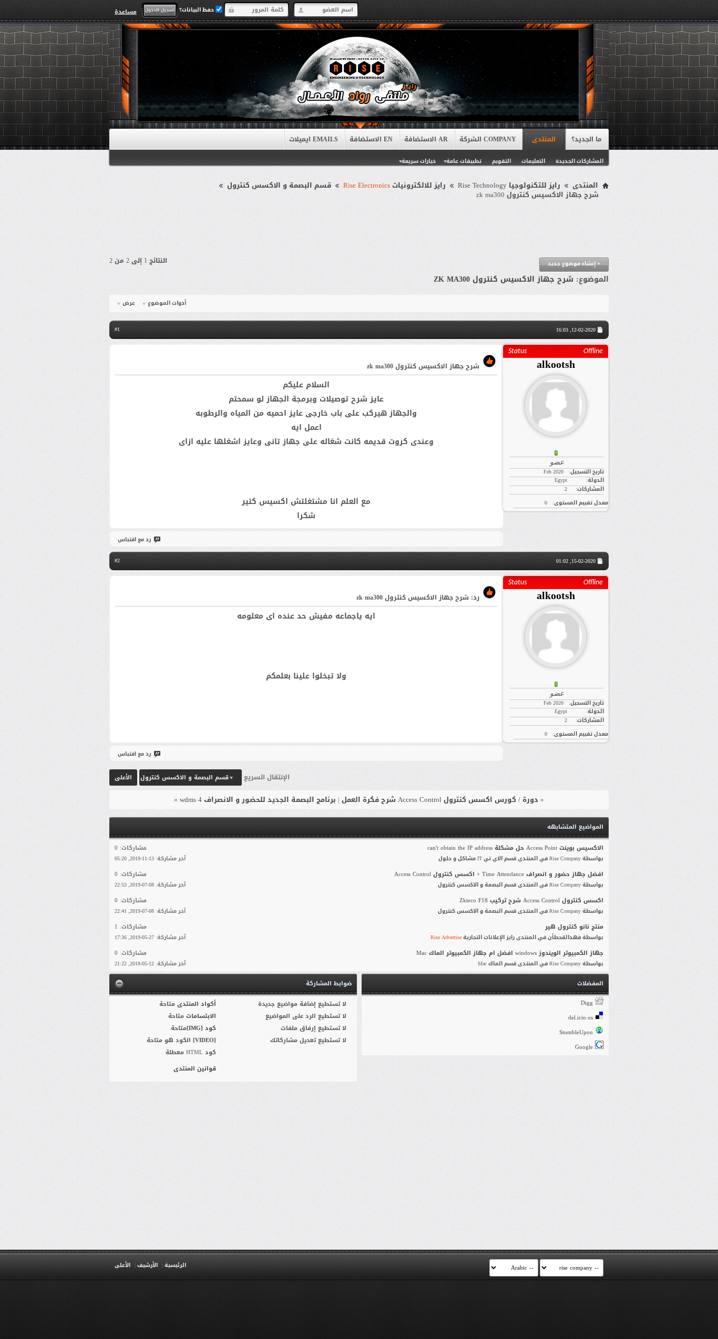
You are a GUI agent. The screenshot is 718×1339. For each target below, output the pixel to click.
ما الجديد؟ (586, 139)
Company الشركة (487, 139)
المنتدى (544, 139)
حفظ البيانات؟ (197, 10)
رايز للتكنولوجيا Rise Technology (509, 185)
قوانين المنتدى (194, 1068)
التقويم (501, 161)
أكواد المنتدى (196, 1004)
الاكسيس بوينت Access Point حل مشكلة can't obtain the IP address (515, 847)
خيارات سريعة (419, 161)
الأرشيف (147, 1265)
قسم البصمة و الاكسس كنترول (279, 185)
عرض (128, 303)
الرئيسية (175, 1265)
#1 (117, 329)
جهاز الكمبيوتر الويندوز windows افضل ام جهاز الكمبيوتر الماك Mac (509, 953)
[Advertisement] (359, 228)
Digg (587, 1002)
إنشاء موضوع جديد (574, 263)
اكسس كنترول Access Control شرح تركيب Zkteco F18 (531, 900)
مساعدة (126, 11)
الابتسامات (201, 1016)
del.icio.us (580, 1017)
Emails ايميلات (313, 139)
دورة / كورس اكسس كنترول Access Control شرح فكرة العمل (440, 799)
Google (584, 1047)
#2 (117, 560)
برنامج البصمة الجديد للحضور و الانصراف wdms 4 (258, 799)
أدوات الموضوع (167, 303)
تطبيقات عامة (463, 161)
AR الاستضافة (426, 139)
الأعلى (123, 777)
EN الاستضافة (371, 139)
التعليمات (533, 161)
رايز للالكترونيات (394, 185)
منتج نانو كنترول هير (574, 926)
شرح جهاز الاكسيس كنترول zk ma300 (503, 279)
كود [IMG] (201, 1028)
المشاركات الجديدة (579, 161)
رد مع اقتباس (134, 539)
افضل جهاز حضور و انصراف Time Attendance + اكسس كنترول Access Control (498, 874)
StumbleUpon (576, 1032)
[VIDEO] (204, 1040)
